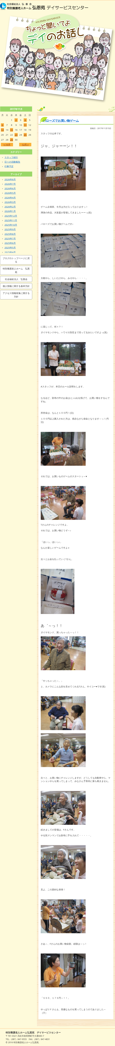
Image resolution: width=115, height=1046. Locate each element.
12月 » (25, 144)
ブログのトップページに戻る (16, 260)
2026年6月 (10, 188)
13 (2, 129)
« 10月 (7, 144)
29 (11, 139)
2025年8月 (10, 233)
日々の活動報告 (12, 161)
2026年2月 (10, 206)
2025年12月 (10, 215)
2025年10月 (10, 224)
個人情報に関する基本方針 (16, 286)
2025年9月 (10, 229)
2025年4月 (10, 252)
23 (16, 134)
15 (11, 129)
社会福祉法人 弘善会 (16, 279)
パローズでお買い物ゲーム (61, 120)
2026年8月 (10, 179)
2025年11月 (10, 220)
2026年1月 (10, 211)
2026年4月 (10, 197)
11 (25, 124)
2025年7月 (10, 238)
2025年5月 (10, 247)
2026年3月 (10, 202)
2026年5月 (10, 192)
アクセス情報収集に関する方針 (16, 295)
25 (25, 134)
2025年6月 (10, 243)
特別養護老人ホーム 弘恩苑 (16, 270)
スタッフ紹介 (11, 157)
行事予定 (8, 166)
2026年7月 (10, 183)
